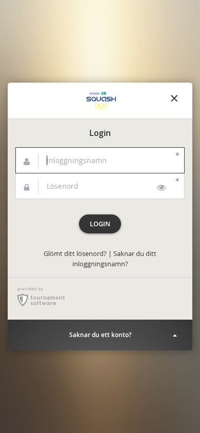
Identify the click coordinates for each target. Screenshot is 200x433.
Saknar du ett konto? (100, 334)
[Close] (174, 100)
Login (100, 224)
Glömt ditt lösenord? (75, 253)
